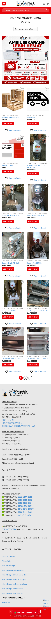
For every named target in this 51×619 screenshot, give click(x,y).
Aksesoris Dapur (8, 556)
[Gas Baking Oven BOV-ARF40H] (38, 293)
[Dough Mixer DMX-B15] (13, 293)
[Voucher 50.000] (13, 147)
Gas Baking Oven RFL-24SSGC (37, 359)
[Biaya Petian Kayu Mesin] (13, 99)
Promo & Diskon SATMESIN (13, 598)
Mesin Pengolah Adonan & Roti (14, 575)
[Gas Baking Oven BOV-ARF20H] (13, 341)
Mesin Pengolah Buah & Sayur (14, 579)
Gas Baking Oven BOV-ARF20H (13, 359)
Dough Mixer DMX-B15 (10, 311)
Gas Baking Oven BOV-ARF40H (38, 311)
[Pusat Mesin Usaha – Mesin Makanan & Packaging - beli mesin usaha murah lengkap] (25, 3)
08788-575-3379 (25, 506)
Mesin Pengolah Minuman (12, 593)
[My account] (44, 3)
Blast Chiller (7, 561)
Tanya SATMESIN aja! (27, 613)
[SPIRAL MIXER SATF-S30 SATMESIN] (38, 147)
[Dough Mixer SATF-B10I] (13, 245)
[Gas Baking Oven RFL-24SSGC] (38, 341)
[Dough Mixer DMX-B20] (38, 245)
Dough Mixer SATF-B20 (10, 215)
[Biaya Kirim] (38, 99)
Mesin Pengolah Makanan (12, 588)
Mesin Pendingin (8, 565)
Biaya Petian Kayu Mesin (10, 117)
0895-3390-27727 (25, 509)
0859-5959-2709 (25, 515)
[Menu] (4, 4)
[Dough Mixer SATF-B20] (13, 197)
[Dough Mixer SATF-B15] (38, 197)
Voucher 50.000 (7, 165)
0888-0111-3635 (25, 512)
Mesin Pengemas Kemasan (12, 570)
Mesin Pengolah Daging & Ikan (14, 584)
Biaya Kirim (31, 117)
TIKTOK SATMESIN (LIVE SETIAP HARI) (19, 426)
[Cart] (48, 3)
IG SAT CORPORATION (12, 423)
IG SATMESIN (8, 420)
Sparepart (6, 602)
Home (11, 18)
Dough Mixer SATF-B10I (10, 263)
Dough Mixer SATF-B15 (35, 215)
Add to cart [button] (8, 123)
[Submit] (47, 10)
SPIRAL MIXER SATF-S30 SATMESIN (36, 166)
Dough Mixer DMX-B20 (35, 263)
